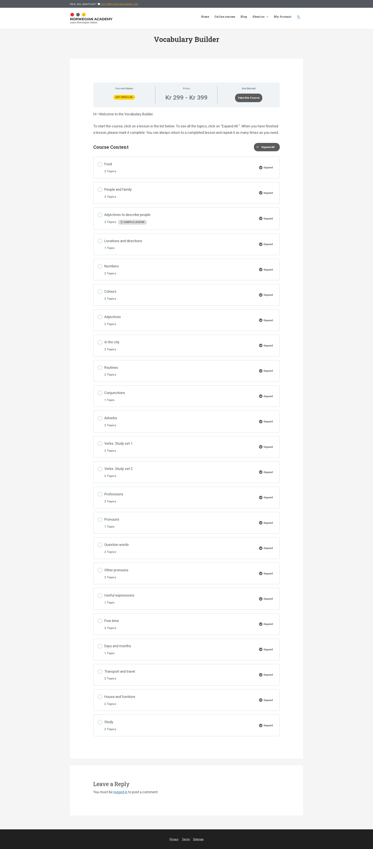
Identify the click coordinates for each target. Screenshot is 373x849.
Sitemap (198, 839)
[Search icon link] (298, 16)
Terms (186, 839)
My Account (282, 16)
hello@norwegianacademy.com (119, 3)
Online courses (224, 16)
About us (258, 16)
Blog (244, 16)
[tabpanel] (186, 123)
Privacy (174, 839)
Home (205, 16)
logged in (120, 792)
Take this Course (249, 97)
